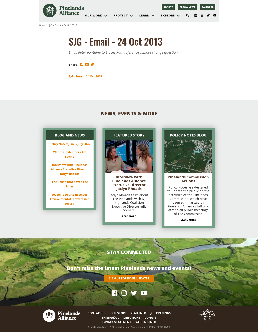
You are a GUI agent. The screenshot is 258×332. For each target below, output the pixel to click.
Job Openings (160, 313)
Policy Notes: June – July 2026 (70, 144)
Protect (121, 15)
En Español (110, 318)
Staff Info (138, 313)
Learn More (188, 219)
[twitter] (92, 64)
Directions (131, 318)
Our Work (93, 15)
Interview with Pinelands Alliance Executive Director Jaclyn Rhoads (70, 169)
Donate (168, 7)
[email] (87, 64)
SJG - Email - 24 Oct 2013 (85, 76)
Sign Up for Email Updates (129, 278)
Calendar (208, 7)
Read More (129, 216)
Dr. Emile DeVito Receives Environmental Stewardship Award (69, 199)
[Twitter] (207, 15)
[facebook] (82, 64)
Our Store (118, 313)
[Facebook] (194, 15)
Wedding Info (145, 322)
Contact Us (97, 313)
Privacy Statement (116, 322)
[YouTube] (213, 15)
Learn (144, 15)
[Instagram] (200, 15)
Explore (168, 15)
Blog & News (187, 7)
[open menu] (105, 15)
